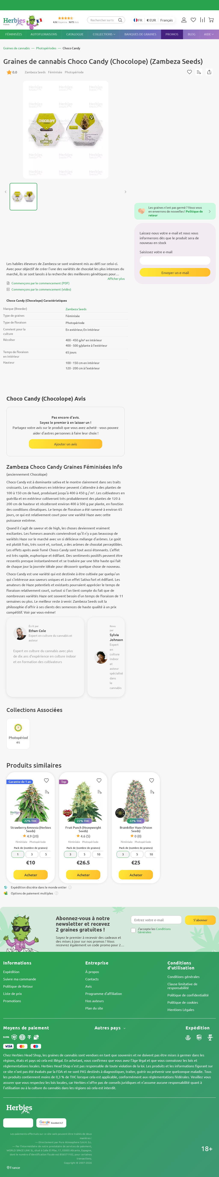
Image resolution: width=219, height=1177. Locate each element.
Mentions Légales (180, 1009)
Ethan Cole (37, 630)
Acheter (30, 874)
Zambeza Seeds (76, 309)
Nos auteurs (94, 1001)
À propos (92, 971)
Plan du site (94, 1008)
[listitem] (185, 19)
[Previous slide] (5, 192)
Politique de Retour (18, 986)
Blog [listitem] (191, 34)
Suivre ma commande (19, 979)
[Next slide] (125, 192)
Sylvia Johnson (116, 637)
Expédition (11, 971)
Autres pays (108, 1027)
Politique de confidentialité (188, 995)
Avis (88, 986)
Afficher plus (116, 278)
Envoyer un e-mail (175, 272)
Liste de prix (12, 993)
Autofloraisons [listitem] (44, 34)
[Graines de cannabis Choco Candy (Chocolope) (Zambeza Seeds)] (65, 130)
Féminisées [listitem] (13, 34)
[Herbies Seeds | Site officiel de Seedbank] (23, 22)
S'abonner (200, 920)
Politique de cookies (182, 1002)
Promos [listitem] (172, 34)
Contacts (92, 979)
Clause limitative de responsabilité (182, 986)
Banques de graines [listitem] (140, 34)
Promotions (12, 1001)
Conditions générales (183, 976)
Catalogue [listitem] (74, 34)
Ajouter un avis (65, 444)
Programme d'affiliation (103, 993)
